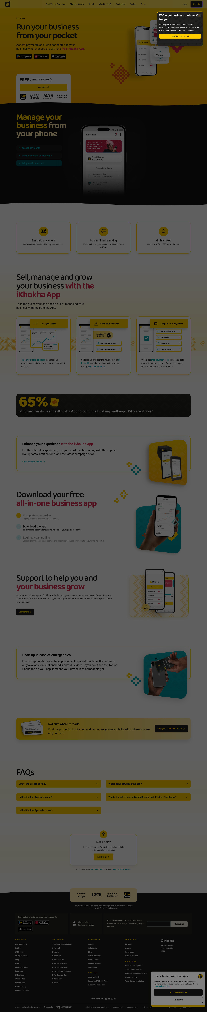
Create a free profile (180, 36)
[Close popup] (199, 15)
